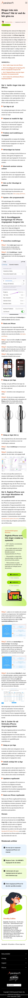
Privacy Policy (14, 996)
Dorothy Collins (8, 22)
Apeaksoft (4, 944)
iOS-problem (6, 25)
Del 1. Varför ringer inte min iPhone (13, 65)
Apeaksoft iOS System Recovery (10, 518)
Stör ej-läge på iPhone (19, 193)
